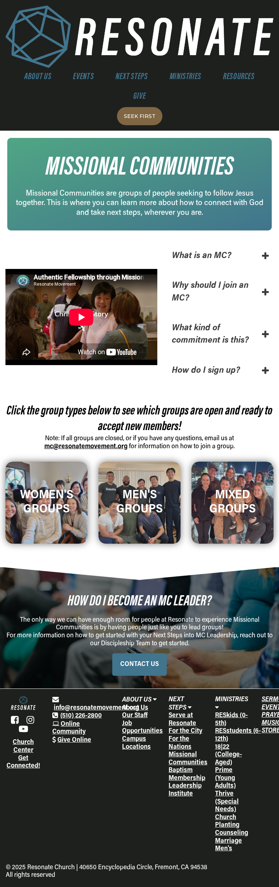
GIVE (139, 96)
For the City (185, 731)
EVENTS (83, 77)
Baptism (181, 770)
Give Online (74, 740)
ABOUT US (37, 77)
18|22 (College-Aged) (228, 755)
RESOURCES (239, 77)
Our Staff (134, 715)
